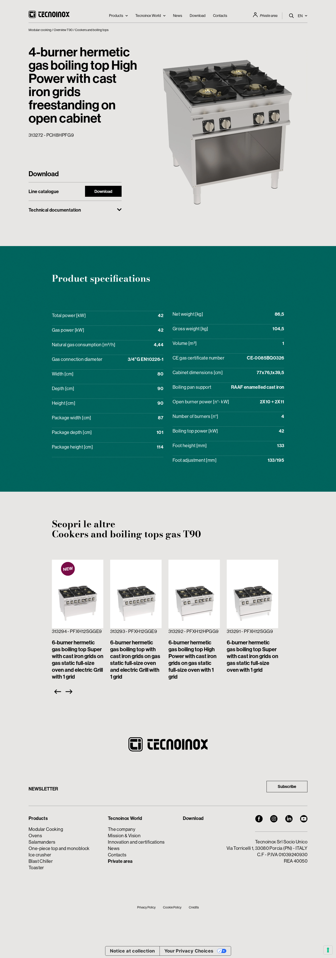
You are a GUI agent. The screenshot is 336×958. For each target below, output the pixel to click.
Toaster (36, 867)
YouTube (303, 818)
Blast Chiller (41, 861)
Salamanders (42, 842)
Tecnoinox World (148, 15)
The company (121, 829)
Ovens (35, 835)
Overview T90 (63, 30)
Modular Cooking (46, 829)
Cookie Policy (172, 907)
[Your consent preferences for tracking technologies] (328, 950)
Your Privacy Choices (188, 951)
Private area (268, 15)
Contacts (220, 15)
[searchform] (291, 15)
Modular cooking (40, 30)
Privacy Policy (146, 907)
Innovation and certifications (136, 842)
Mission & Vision (124, 835)
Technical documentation (55, 210)
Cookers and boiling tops (92, 30)
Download (197, 15)
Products (116, 15)
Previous (56, 691)
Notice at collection (132, 951)
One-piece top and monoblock (59, 848)
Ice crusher (40, 855)
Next (70, 691)
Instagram (273, 818)
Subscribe (287, 786)
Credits (194, 907)
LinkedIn (289, 818)
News (177, 15)
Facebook (259, 818)
